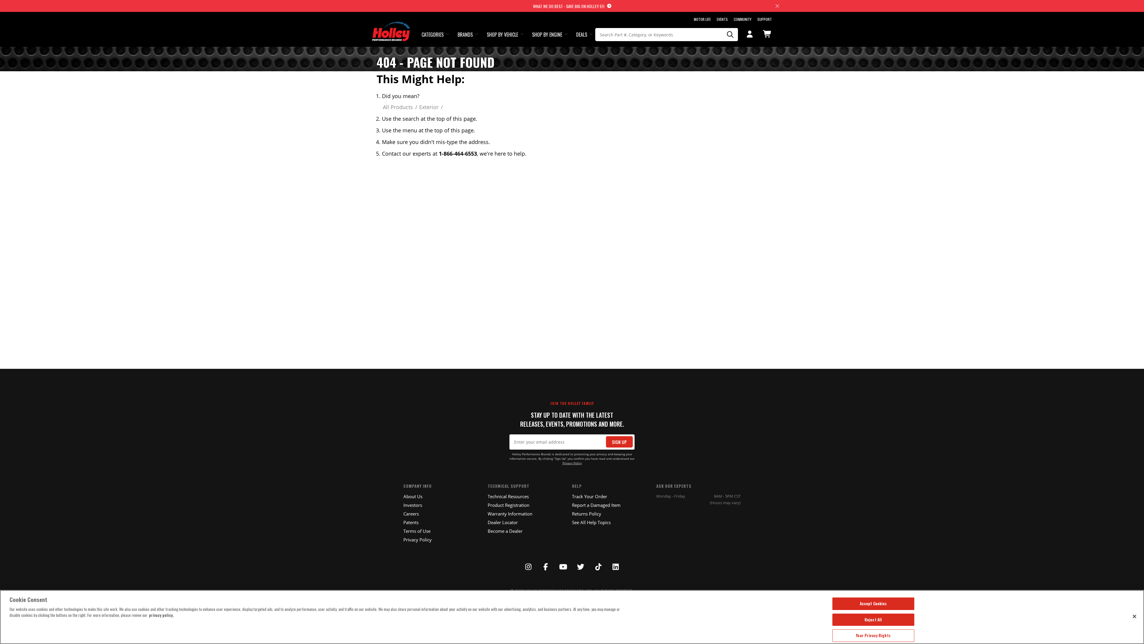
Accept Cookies (873, 603)
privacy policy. (161, 615)
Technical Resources (508, 496)
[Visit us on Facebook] (545, 566)
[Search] (730, 34)
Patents (411, 522)
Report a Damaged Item (596, 505)
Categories (433, 34)
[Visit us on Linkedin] (615, 566)
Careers (411, 514)
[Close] (1134, 616)
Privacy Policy (572, 463)
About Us (412, 496)
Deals (581, 34)
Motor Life (702, 19)
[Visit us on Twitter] (580, 566)
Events (722, 19)
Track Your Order (589, 496)
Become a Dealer (505, 531)
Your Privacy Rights (873, 635)
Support (764, 19)
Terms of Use (416, 531)
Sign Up (619, 442)
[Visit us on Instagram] (528, 566)
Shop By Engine (547, 34)
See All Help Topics (591, 522)
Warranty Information (510, 514)
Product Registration (508, 505)
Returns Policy (586, 514)
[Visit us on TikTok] (598, 566)
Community (742, 19)
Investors (412, 505)
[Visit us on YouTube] (563, 566)
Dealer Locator (503, 522)
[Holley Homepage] (391, 26)
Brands (465, 34)
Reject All (873, 620)
